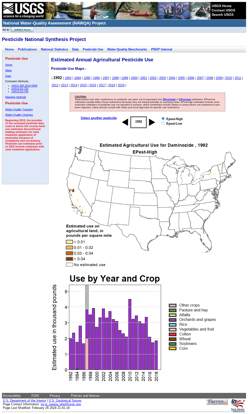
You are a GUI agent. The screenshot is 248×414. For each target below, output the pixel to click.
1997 (105, 78)
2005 (181, 78)
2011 (238, 78)
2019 (121, 85)
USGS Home (222, 6)
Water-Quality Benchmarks (127, 49)
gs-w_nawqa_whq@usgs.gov (61, 404)
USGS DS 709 (19, 91)
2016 (92, 85)
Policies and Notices (85, 396)
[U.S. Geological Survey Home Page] (23, 18)
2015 (83, 85)
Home (9, 49)
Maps (8, 70)
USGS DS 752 (19, 88)
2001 (143, 78)
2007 (200, 78)
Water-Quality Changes (19, 114)
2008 (209, 78)
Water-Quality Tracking (19, 109)
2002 (153, 78)
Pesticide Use (93, 49)
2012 (55, 85)
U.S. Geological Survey (65, 400)
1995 (87, 78)
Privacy (55, 396)
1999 (124, 78)
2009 (219, 78)
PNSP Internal (161, 49)
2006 (190, 78)
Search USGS (222, 14)
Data (75, 49)
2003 (162, 78)
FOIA (35, 396)
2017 (102, 85)
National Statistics (54, 49)
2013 (64, 85)
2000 (134, 78)
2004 (172, 78)
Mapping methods (15, 97)
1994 (77, 78)
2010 (228, 78)
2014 (73, 85)
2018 (111, 85)
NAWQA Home (21, 29)
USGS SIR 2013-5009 (24, 85)
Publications (27, 49)
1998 (115, 78)
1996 (96, 78)
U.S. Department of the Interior (24, 400)
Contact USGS (223, 10)
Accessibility (12, 396)
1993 (68, 78)
